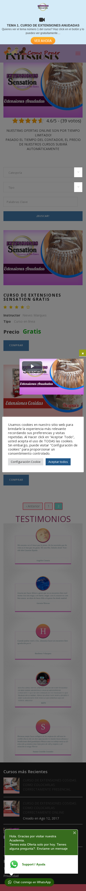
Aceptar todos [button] (58, 462)
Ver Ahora (43, 41)
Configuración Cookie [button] (26, 462)
